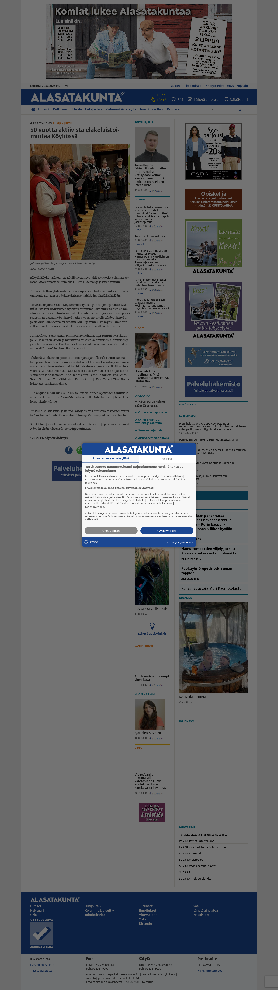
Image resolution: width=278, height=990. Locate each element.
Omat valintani (111, 530)
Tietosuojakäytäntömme (179, 541)
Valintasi (167, 458)
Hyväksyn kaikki (167, 530)
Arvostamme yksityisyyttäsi (110, 458)
